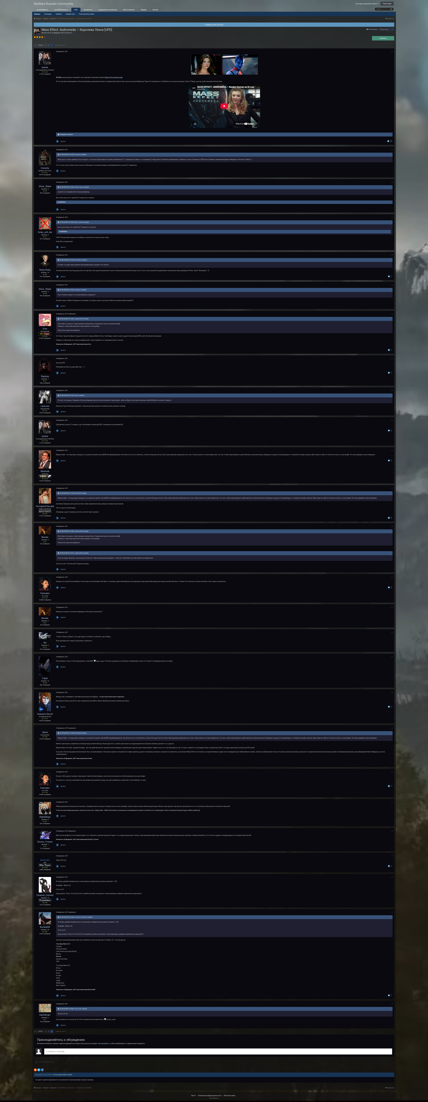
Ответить (383, 38)
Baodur (44, 537)
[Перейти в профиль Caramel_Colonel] (45, 884)
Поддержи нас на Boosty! (108, 10)
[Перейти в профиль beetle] (37, 31)
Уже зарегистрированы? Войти (366, 4)
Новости (69, 33)
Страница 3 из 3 (60, 45)
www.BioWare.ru (42, 10)
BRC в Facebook (129, 10)
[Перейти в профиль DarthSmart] (45, 1008)
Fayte (45, 678)
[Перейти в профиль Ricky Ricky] (44, 261)
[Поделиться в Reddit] (35, 1069)
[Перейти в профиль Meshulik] (45, 459)
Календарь (48, 14)
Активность (88, 10)
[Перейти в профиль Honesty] (45, 157)
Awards (155, 10)
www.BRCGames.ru (61, 10)
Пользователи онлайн (86, 14)
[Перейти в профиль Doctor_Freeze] (45, 835)
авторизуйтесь (103, 1043)
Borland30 (45, 927)
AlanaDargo (45, 817)
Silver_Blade (45, 186)
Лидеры (144, 10)
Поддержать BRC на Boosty (214, 24)
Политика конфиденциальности (210, 1095)
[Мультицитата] (57, 141)
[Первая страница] (35, 45)
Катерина (77, 260)
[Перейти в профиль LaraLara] (45, 397)
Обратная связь (229, 1095)
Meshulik (45, 471)
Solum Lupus (78, 187)
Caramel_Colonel (44, 895)
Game (76, 395)
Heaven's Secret (45, 714)
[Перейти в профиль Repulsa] (45, 366)
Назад (40, 45)
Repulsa (45, 376)
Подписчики (384, 29)
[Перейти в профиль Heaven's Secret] (45, 701)
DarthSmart (44, 1015)
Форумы (37, 14)
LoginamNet (78, 319)
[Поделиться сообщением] (392, 51)
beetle (48, 33)
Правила (59, 14)
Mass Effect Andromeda (113, 77)
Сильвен (77, 154)
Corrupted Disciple (45, 506)
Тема (193, 1095)
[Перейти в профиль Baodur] (45, 530)
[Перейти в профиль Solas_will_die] (45, 223)
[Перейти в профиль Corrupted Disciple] (45, 496)
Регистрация (387, 3)
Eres (45, 328)
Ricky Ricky (45, 270)
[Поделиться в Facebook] (42, 1069)
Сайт (76, 10)
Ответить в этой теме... (56, 1051)
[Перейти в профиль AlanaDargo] (45, 808)
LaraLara (45, 406)
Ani (44, 642)
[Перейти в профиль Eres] (45, 320)
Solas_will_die (45, 232)
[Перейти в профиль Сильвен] (45, 584)
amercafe (77, 1009)
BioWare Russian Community (53, 4)
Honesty (45, 168)
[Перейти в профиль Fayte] (45, 666)
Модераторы (70, 14)
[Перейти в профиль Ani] (45, 636)
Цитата (63, 141)
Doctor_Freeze (44, 841)
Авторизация (372, 29)
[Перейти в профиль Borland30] (45, 918)
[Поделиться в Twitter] (38, 1069)
